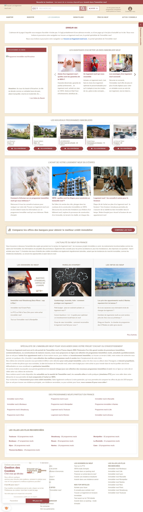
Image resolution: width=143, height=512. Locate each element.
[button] (6, 508)
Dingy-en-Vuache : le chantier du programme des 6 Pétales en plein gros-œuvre (114, 323)
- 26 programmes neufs (62, 441)
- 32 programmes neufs (106, 436)
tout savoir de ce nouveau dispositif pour (71, 2)
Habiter (9, 17)
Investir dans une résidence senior (86, 479)
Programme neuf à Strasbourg (18, 409)
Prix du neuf (102, 17)
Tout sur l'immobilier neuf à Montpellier (24, 319)
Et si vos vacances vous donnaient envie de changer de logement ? (113, 309)
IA (94, 8)
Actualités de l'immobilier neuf (50, 490)
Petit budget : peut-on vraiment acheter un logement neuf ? (69, 309)
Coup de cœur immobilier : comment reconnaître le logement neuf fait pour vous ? (71, 323)
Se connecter (45, 506)
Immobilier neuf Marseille (117, 477)
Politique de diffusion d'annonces (51, 471)
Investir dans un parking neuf (84, 471)
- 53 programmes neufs (21, 436)
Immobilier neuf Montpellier (117, 479)
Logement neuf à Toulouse (60, 409)
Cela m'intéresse (20, 148)
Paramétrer (14, 501)
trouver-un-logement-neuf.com (75, 39)
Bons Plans (78, 17)
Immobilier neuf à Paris (15, 399)
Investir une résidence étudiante (85, 477)
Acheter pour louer (80, 487)
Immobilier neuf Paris (115, 487)
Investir (30, 17)
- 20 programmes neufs (19, 445)
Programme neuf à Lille (103, 409)
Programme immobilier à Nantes (106, 404)
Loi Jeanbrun (54, 17)
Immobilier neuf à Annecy (104, 415)
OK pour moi (37, 501)
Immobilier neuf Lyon (115, 474)
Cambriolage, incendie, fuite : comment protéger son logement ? (69, 302)
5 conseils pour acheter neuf (84, 490)
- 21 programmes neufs (107, 441)
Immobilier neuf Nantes (116, 482)
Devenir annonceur (47, 503)
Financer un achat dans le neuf (85, 474)
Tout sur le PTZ (79, 466)
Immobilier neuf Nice (115, 485)
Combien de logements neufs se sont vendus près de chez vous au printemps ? (114, 316)
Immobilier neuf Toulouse (117, 493)
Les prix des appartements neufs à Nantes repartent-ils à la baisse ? (114, 302)
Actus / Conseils (129, 17)
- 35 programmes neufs (64, 436)
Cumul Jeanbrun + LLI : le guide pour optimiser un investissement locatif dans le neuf (71, 316)
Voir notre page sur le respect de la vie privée (18, 493)
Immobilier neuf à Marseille (104, 399)
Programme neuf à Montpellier (62, 404)
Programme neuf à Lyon (59, 399)
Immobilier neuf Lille (115, 471)
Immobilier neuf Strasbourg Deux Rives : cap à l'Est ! (28, 302)
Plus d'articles (132, 335)
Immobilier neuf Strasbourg (117, 490)
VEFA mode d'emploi (81, 469)
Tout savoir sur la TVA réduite (84, 498)
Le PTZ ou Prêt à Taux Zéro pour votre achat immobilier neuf (26, 313)
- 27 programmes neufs (21, 441)
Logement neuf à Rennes (60, 415)
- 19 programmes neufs (62, 445)
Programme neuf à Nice (15, 415)
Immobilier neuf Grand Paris (20, 308)
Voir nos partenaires (47, 509)
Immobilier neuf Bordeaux (117, 469)
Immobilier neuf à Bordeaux (17, 404)
